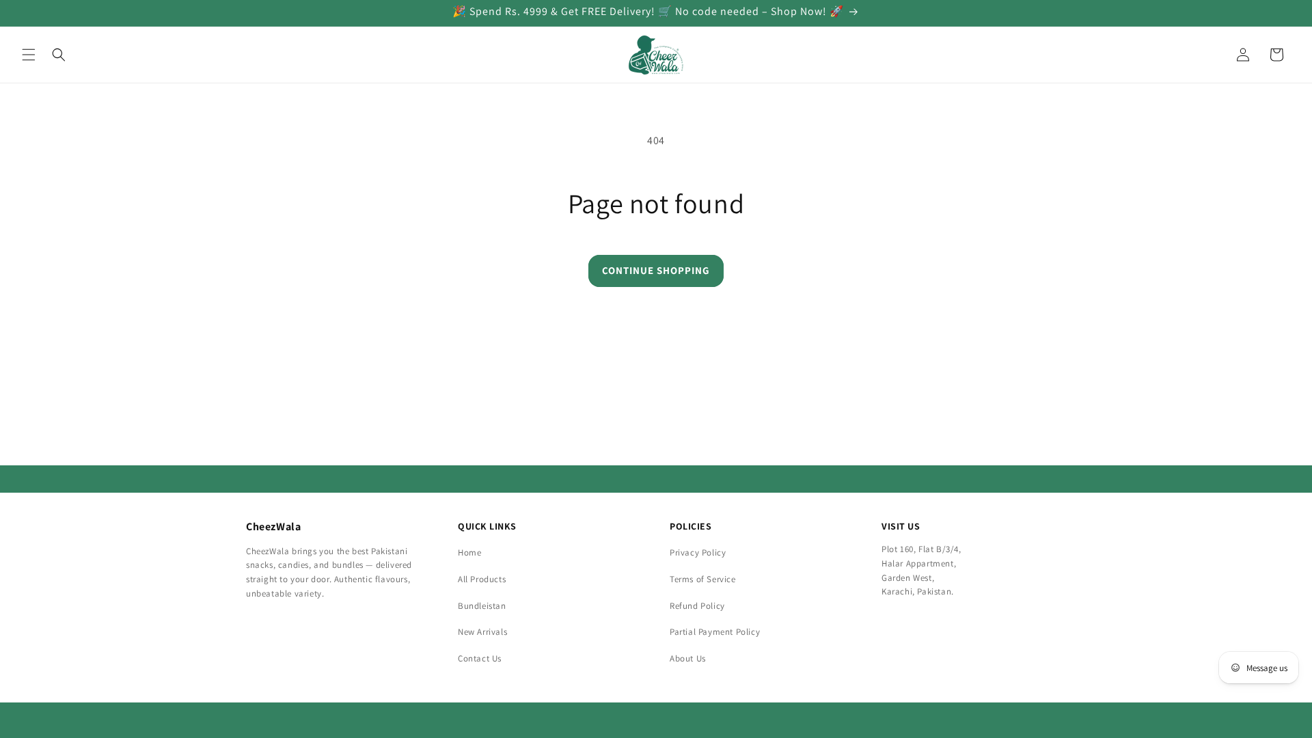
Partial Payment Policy (715, 632)
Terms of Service (703, 579)
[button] (29, 55)
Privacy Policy (698, 552)
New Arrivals (482, 632)
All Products (482, 579)
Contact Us (480, 658)
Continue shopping (656, 270)
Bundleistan (482, 606)
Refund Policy (697, 606)
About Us (688, 658)
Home (469, 552)
